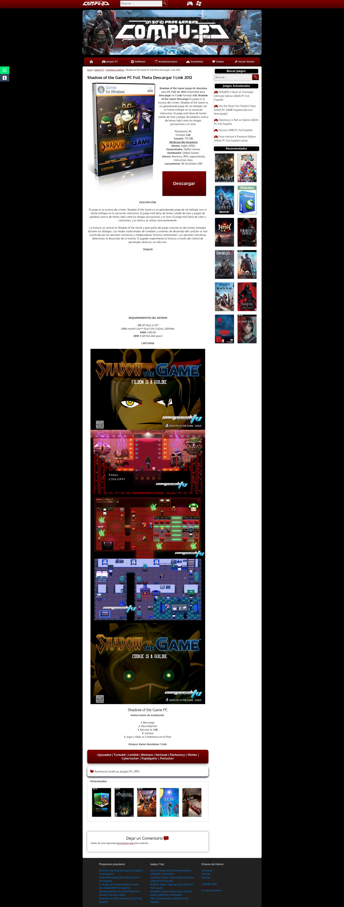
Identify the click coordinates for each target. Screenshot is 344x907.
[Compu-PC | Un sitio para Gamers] (172, 33)
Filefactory (177, 755)
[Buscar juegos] (255, 77)
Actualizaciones (167, 61)
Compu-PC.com (209, 887)
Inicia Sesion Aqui (125, 843)
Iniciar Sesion (246, 61)
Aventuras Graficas (115, 70)
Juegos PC (112, 61)
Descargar (184, 183)
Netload (161, 755)
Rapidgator (149, 758)
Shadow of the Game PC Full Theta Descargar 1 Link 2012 (139, 77)
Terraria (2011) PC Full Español (235, 130)
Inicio (89, 70)
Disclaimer (207, 870)
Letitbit (133, 755)
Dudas (220, 61)
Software (139, 61)
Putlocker (167, 758)
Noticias (206, 873)
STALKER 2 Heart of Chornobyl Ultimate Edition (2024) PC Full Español (233, 95)
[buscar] (165, 4)
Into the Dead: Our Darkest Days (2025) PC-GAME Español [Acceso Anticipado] (235, 109)
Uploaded (104, 755)
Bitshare (147, 755)
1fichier (192, 755)
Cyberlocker (130, 758)
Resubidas (196, 61)
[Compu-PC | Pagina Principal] (91, 61)
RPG (137, 771)
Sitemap (206, 877)
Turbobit (119, 755)
